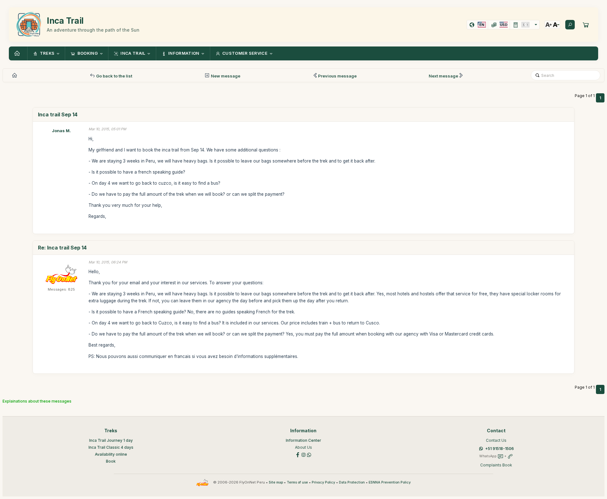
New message (225, 75)
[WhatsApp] (309, 454)
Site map (276, 482)
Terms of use (297, 482)
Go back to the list (113, 75)
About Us (303, 447)
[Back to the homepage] (18, 53)
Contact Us (496, 440)
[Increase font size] (548, 24)
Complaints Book (496, 465)
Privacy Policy (323, 482)
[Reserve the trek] (586, 24)
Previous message (337, 75)
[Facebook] (298, 454)
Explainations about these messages (37, 401)
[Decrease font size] (556, 24)
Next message (443, 75)
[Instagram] (303, 454)
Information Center (303, 440)
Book (111, 461)
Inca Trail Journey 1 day (111, 440)
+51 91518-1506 (499, 448)
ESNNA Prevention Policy (390, 482)
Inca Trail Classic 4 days (111, 447)
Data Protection (352, 482)
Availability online (111, 454)
